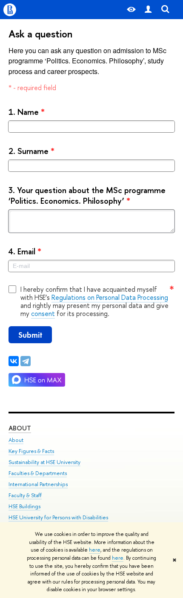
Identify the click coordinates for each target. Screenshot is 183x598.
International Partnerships (38, 484)
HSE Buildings (24, 506)
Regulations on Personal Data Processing (109, 297)
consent (43, 313)
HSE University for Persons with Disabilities (58, 517)
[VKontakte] (14, 361)
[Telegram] (25, 361)
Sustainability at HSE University (44, 462)
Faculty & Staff (25, 495)
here (94, 550)
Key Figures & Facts (31, 451)
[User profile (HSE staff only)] (148, 9)
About (20, 428)
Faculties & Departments (38, 473)
